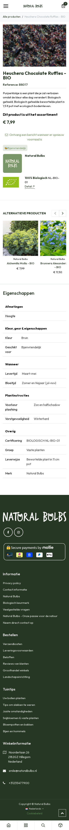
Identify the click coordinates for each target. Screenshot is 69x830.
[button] (55, 213)
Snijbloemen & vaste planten (21, 718)
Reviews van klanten (16, 663)
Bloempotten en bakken (18, 724)
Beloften (8, 657)
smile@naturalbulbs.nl (23, 771)
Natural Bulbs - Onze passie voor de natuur (30, 616)
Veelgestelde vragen (16, 609)
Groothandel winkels (16, 670)
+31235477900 (19, 783)
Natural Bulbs (11, 596)
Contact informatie (15, 589)
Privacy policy (12, 583)
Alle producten (12, 16)
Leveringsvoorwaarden (18, 650)
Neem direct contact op (18, 622)
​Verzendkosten (12, 644)
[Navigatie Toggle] (6, 6)
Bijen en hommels (14, 731)
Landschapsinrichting (16, 677)
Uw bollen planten (14, 698)
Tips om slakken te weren (19, 705)
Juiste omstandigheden (17, 711)
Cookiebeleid (34, 813)
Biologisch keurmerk (16, 603)
